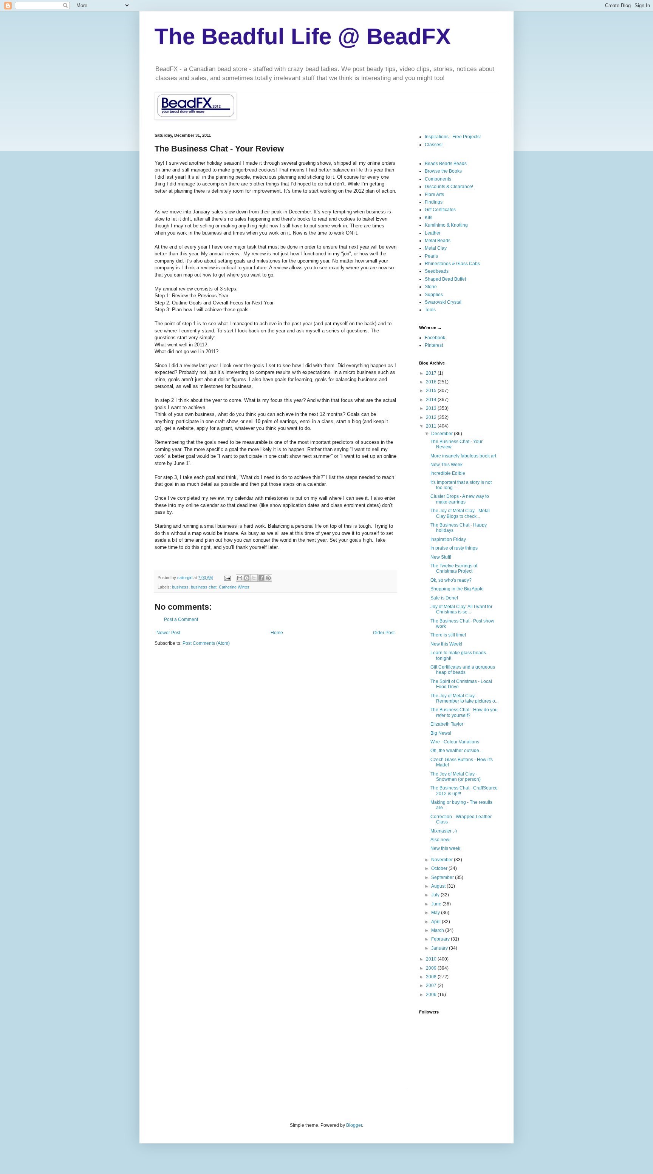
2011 (432, 426)
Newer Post (168, 632)
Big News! (440, 733)
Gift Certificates (440, 209)
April (436, 921)
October (440, 868)
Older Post (384, 632)
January (440, 948)
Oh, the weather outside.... (457, 750)
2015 (432, 390)
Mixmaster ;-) (443, 831)
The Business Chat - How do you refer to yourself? (464, 712)
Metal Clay (436, 248)
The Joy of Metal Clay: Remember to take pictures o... (464, 698)
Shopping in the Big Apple (457, 589)
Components (438, 179)
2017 (432, 373)
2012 (432, 417)
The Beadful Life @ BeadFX (303, 36)
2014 (432, 399)
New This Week (446, 464)
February (441, 939)
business (180, 587)
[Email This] (239, 578)
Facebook (435, 337)
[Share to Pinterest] (268, 578)
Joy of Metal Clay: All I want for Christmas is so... (461, 609)
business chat (204, 587)
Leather (433, 233)
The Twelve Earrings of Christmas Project (453, 568)
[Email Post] (227, 577)
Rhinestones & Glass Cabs (452, 263)
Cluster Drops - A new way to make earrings (459, 499)
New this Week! (446, 644)
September (443, 877)
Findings (434, 202)
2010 (432, 959)
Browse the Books (443, 171)
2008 (432, 976)
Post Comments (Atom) (206, 643)
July (436, 894)
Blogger (354, 1125)
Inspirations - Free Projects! (453, 136)
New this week (445, 848)
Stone (431, 286)
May (436, 912)
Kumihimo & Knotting (446, 225)
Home (277, 632)
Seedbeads (437, 271)
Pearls (431, 256)
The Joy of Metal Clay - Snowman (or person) (455, 776)
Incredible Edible (447, 473)
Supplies (434, 294)
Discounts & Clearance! (449, 186)
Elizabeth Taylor (446, 724)
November (442, 859)
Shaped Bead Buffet (445, 279)
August (439, 886)
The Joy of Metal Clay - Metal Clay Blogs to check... (460, 513)
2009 (432, 968)
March (438, 930)
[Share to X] (254, 578)
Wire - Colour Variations (454, 742)
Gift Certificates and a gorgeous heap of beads (462, 669)
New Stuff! (440, 557)
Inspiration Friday (448, 539)
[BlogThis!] (247, 578)
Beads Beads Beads (446, 163)
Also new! (440, 839)
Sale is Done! (444, 598)
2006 (432, 994)
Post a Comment (181, 619)
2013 (432, 408)
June (437, 904)
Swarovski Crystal (443, 302)
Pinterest (434, 345)
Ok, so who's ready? (451, 580)
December (442, 433)
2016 (432, 382)
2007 (432, 985)
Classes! (434, 144)
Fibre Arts (434, 194)
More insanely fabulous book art (463, 456)
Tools (430, 309)
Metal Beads (437, 240)
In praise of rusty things (454, 548)
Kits (428, 217)
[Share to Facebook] (261, 578)
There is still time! (448, 635)
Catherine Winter (234, 587)
